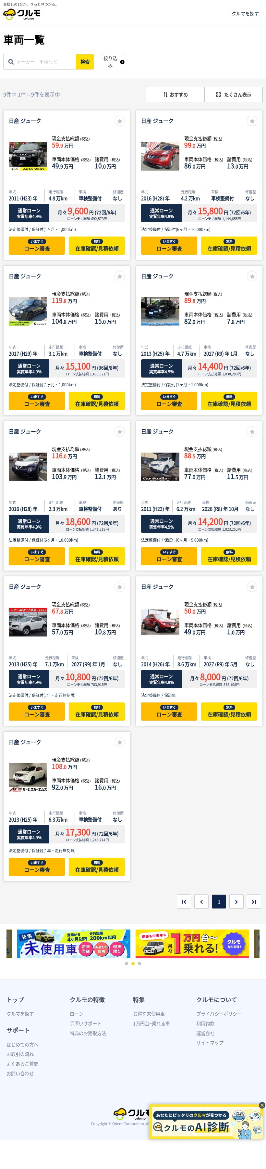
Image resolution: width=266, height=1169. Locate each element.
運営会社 (205, 1033)
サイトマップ (210, 1042)
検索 (85, 61)
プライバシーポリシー (219, 1013)
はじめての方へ (22, 1044)
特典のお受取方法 (88, 1033)
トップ (15, 999)
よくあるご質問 (22, 1063)
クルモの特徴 (87, 999)
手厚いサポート (86, 1023)
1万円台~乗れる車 (151, 1023)
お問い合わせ (20, 1073)
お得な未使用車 (149, 1013)
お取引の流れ (20, 1054)
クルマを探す (245, 13)
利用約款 (205, 1023)
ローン (76, 1013)
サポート (18, 1030)
